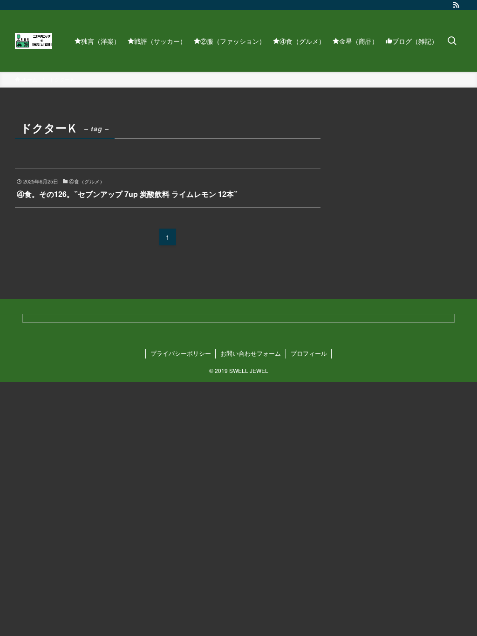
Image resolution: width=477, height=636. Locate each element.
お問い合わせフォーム (250, 353)
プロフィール (309, 353)
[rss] (456, 5)
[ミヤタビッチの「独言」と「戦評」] (33, 41)
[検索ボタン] (452, 41)
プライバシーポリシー (180, 353)
